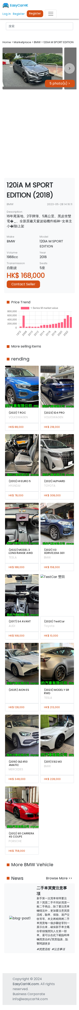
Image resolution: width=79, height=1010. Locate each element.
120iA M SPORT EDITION (58, 42)
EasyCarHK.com (26, 984)
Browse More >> (59, 878)
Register (35, 13)
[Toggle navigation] (51, 14)
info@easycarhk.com (30, 999)
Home (7, 42)
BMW (37, 42)
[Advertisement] (39, 133)
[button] (33, 68)
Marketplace (23, 42)
